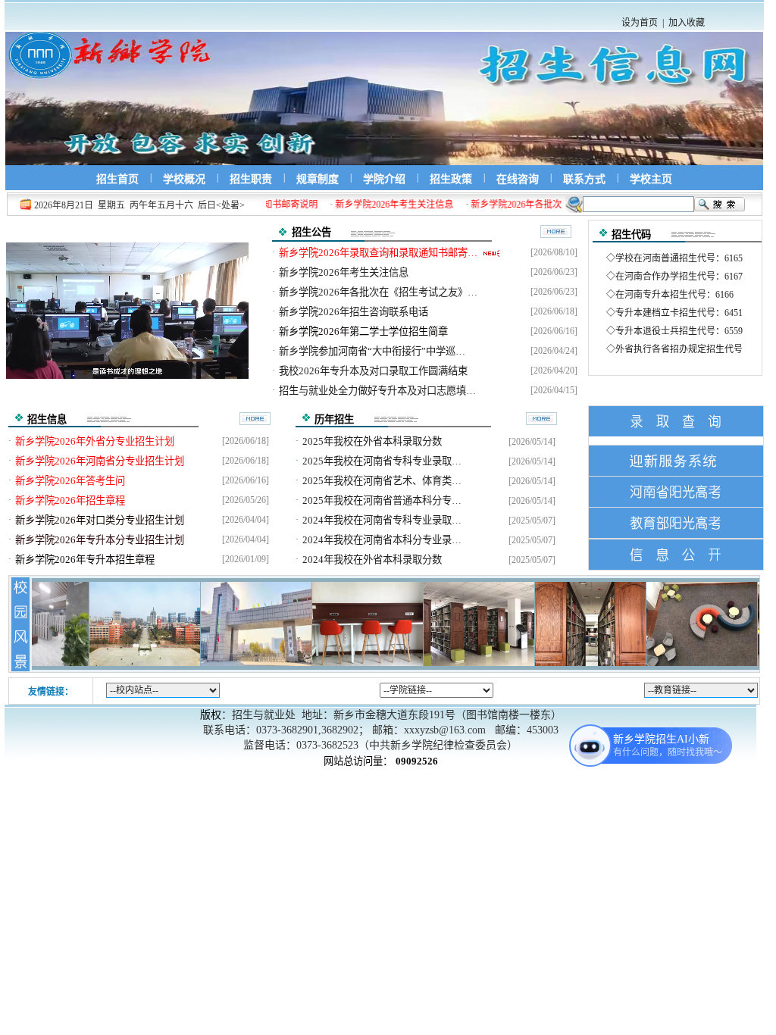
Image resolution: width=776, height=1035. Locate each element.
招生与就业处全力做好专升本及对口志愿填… (378, 390)
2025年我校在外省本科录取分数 (373, 441)
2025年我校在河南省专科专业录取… (383, 461)
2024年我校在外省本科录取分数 (373, 559)
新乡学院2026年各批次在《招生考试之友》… (379, 292)
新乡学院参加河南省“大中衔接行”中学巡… (373, 351)
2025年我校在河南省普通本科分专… (383, 500)
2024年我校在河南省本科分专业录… (383, 540)
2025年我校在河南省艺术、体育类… (383, 480)
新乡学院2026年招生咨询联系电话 (354, 311)
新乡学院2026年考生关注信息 (345, 272)
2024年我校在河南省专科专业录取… (383, 520)
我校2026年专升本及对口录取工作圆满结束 (374, 371)
